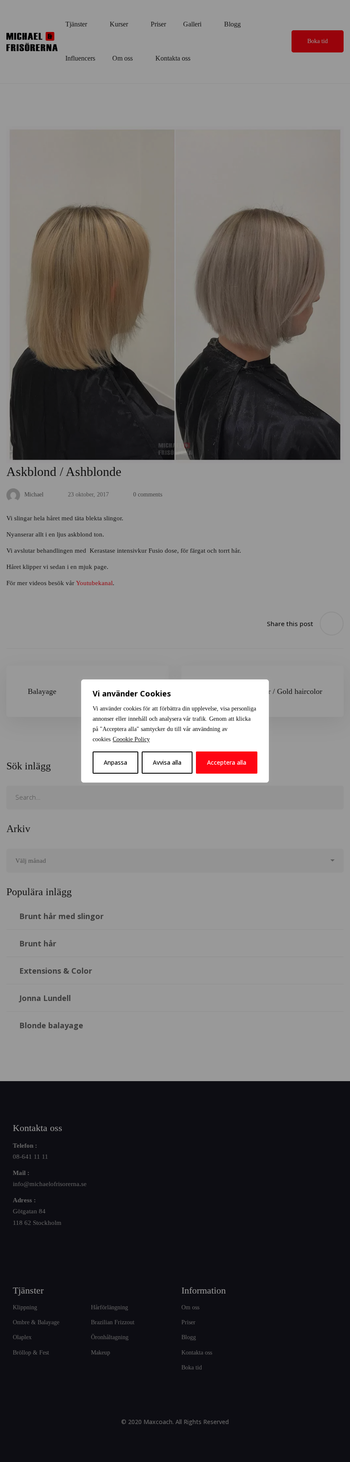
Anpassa (115, 762)
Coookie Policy (131, 739)
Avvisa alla (167, 762)
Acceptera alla (226, 762)
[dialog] (175, 731)
